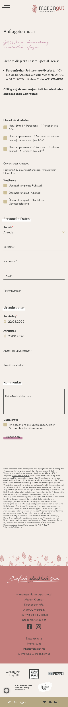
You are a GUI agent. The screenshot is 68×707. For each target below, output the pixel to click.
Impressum (34, 643)
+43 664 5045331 (36, 614)
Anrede (8, 227)
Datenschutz (11, 419)
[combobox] (34, 232)
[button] (6, 690)
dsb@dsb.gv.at (16, 527)
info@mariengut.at (20, 475)
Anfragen (20, 702)
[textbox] (33, 232)
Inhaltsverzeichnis (34, 648)
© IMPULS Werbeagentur (34, 653)
